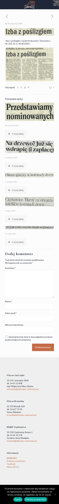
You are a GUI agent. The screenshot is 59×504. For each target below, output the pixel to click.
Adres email (11, 313)
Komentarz (10, 268)
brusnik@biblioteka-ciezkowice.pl (21, 415)
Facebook (11, 464)
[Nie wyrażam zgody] (55, 494)
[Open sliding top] (55, 3)
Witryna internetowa (14, 325)
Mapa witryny (13, 467)
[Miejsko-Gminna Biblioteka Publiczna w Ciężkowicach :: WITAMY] (29, 4)
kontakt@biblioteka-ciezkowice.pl (22, 441)
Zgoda (18, 499)
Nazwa (8, 301)
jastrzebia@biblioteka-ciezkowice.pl (23, 389)
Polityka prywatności (16, 461)
